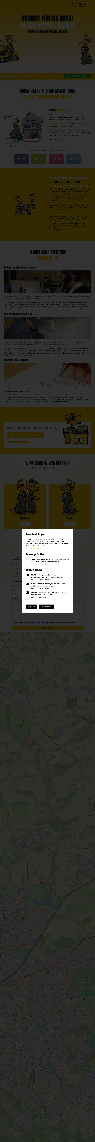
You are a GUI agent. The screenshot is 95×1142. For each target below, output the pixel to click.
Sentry (27, 592)
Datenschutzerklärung (33, 548)
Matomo (27, 575)
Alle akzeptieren (46, 607)
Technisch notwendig (27, 559)
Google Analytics (27, 584)
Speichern (31, 607)
